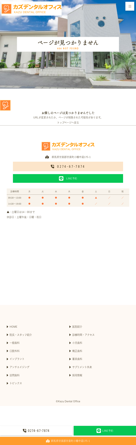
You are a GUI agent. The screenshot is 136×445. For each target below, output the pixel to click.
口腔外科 (14, 351)
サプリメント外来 (82, 367)
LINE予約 (107, 430)
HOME (13, 326)
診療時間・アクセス (83, 334)
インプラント (17, 359)
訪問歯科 (14, 375)
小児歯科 (77, 342)
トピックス (16, 383)
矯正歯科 (77, 351)
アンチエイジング (19, 367)
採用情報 (77, 375)
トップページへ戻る (68, 122)
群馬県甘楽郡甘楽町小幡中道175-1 (70, 441)
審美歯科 (77, 359)
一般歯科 (14, 342)
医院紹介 (77, 326)
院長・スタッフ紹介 (21, 334)
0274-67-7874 (39, 430)
